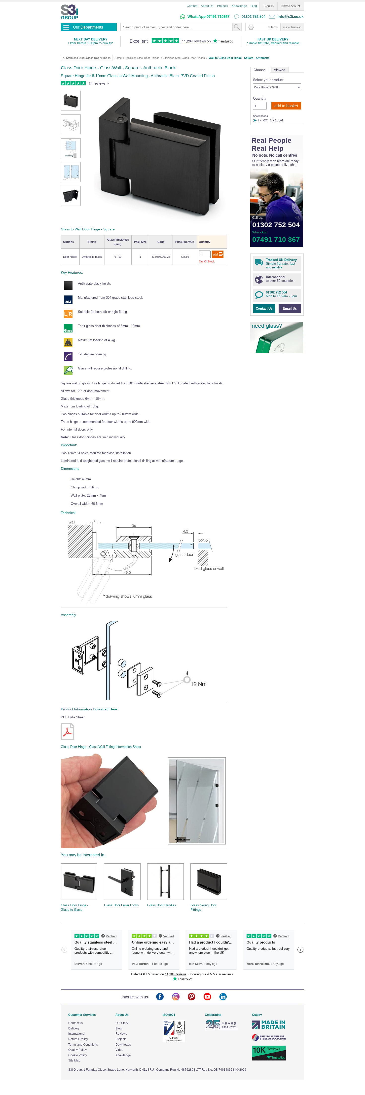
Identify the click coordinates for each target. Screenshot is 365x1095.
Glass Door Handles (161, 905)
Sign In (268, 6)
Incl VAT (263, 120)
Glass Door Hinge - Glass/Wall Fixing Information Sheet (101, 747)
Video (119, 1050)
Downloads (123, 1044)
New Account (290, 6)
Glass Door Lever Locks (121, 905)
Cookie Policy (77, 1055)
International (76, 1033)
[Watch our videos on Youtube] (211, 997)
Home (118, 57)
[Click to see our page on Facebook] (164, 997)
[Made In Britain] (269, 1028)
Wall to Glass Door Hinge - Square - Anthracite (239, 57)
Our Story (121, 1023)
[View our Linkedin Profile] (227, 997)
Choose (260, 70)
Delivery (73, 1028)
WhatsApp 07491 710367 (208, 16)
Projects (222, 6)
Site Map (74, 1060)
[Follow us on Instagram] (180, 997)
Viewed (279, 70)
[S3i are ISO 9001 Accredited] (174, 1041)
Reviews (121, 1033)
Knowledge (239, 6)
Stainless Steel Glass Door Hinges (184, 57)
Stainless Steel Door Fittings (142, 57)
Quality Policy (77, 1050)
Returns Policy (78, 1039)
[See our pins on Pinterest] (195, 997)
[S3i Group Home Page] (69, 11)
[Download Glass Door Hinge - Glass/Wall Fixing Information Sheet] (67, 731)
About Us (207, 6)
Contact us (75, 1023)
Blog (254, 6)
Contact (192, 6)
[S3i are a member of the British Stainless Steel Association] (269, 1040)
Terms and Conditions (83, 1044)
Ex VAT (279, 120)
